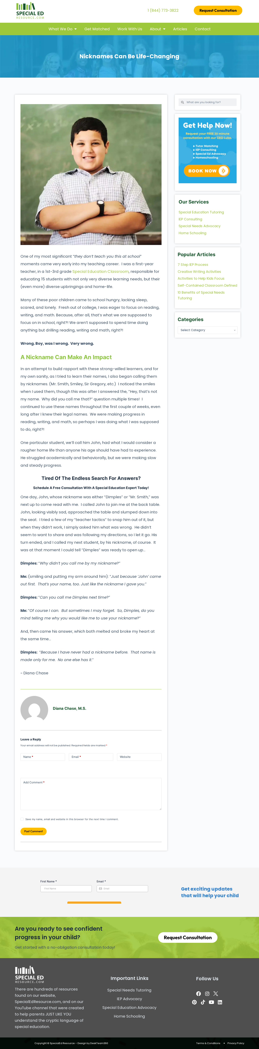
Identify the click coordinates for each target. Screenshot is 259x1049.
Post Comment (33, 831)
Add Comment (34, 782)
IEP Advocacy (129, 998)
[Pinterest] (194, 1002)
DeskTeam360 (99, 1043)
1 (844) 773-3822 (163, 10)
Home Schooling (129, 1016)
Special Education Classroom (100, 271)
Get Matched (97, 29)
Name (28, 757)
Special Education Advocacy (129, 1007)
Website (125, 757)
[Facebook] (198, 993)
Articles (180, 29)
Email (76, 757)
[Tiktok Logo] (203, 1002)
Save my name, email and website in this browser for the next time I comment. (72, 819)
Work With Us (129, 29)
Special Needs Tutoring (129, 990)
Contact (203, 29)
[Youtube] (211, 1002)
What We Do (60, 29)
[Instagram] (207, 993)
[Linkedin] (220, 1002)
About (155, 29)
